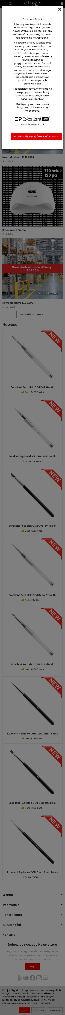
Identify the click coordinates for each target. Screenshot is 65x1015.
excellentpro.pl (38, 31)
